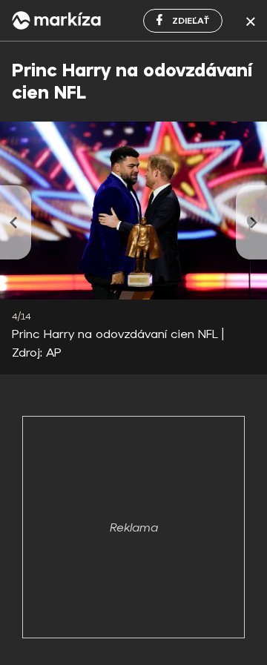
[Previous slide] (15, 222)
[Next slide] (251, 222)
